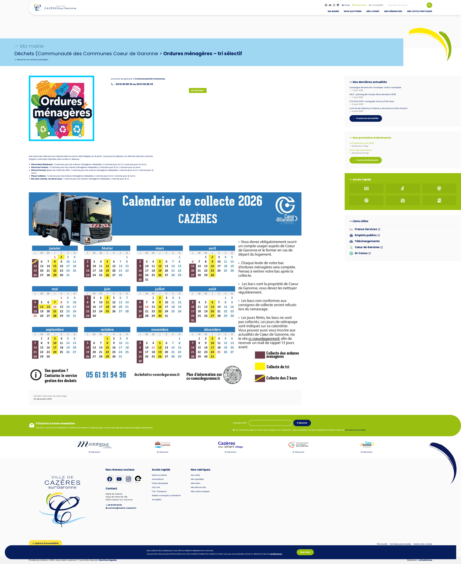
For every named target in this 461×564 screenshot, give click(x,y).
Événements (361, 5)
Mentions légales (108, 560)
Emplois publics (365, 235)
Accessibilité (377, 5)
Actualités (156, 499)
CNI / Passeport (159, 491)
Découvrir (95, 452)
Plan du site (382, 544)
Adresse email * (240, 422)
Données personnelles (400, 544)
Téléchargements (367, 241)
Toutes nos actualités (367, 118)
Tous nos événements (367, 160)
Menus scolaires (159, 475)
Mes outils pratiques (200, 491)
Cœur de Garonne (367, 247)
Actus (347, 5)
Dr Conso (361, 253)
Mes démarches (198, 487)
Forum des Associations (360, 151)
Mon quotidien (197, 479)
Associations (158, 479)
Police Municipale (160, 483)
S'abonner (302, 422)
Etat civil (156, 487)
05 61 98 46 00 (115, 505)
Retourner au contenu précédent (32, 59)
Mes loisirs (195, 483)
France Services (366, 229)
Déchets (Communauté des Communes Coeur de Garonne (86, 53)
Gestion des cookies (422, 544)
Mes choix (305, 552)
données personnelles (355, 430)
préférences (276, 554)
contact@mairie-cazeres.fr (122, 508)
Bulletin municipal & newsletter (166, 495)
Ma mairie (195, 475)
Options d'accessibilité (46, 543)
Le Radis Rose (425, 560)
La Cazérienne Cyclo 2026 (361, 144)
